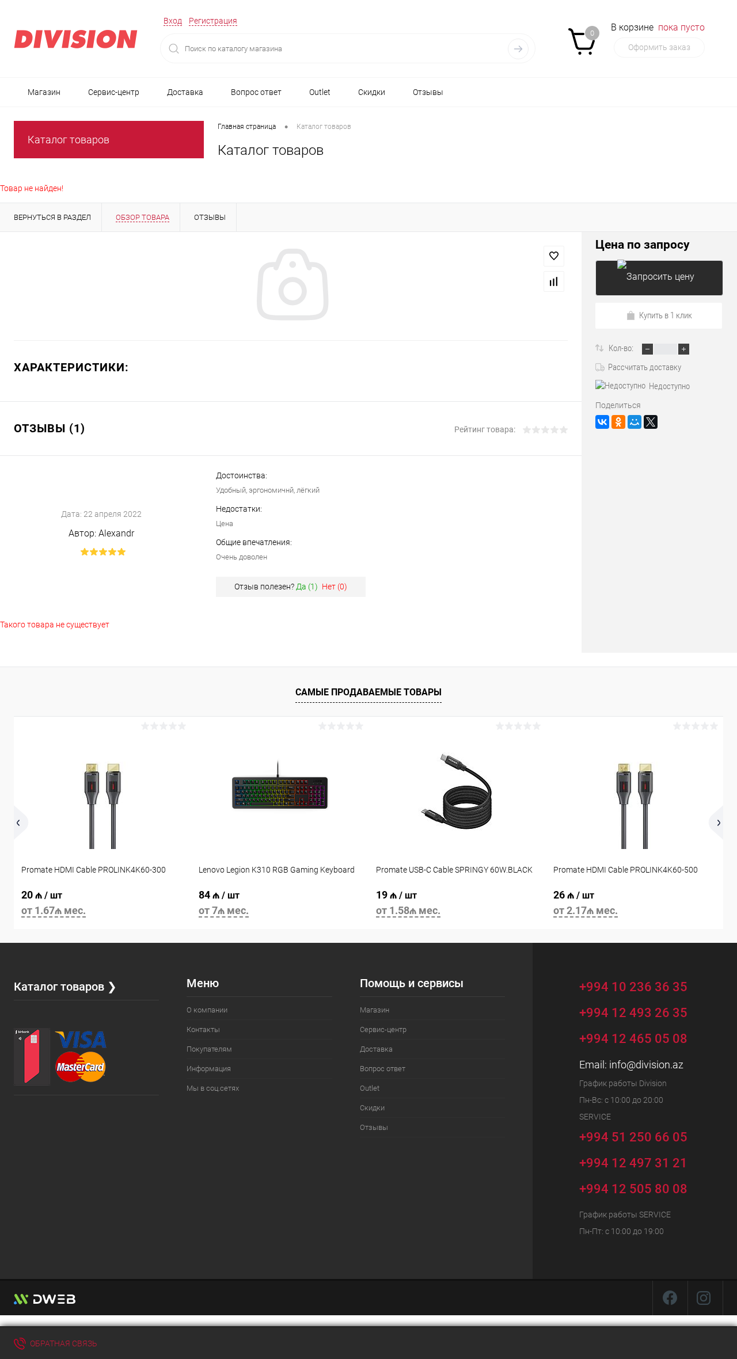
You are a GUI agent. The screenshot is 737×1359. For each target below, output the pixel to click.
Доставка (185, 92)
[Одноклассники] (618, 422)
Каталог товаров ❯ (65, 986)
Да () (307, 586)
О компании (207, 1010)
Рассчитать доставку (644, 367)
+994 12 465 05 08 (633, 1039)
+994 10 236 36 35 (634, 986)
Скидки (371, 92)
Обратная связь (62, 1343)
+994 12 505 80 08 (633, 1189)
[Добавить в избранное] (554, 256)
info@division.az (646, 1065)
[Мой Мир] (634, 422)
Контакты (203, 1029)
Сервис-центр (113, 92)
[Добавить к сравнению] (554, 281)
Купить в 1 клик (665, 315)
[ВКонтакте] (602, 422)
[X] (651, 422)
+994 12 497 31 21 (633, 1163)
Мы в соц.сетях (213, 1088)
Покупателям (209, 1049)
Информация (209, 1068)
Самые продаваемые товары (368, 692)
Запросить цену (659, 278)
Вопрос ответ (256, 92)
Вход (173, 20)
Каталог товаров (68, 140)
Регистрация (213, 20)
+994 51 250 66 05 (634, 1136)
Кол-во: (622, 348)
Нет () (334, 586)
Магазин (44, 92)
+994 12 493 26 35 (633, 1013)
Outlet (319, 92)
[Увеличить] (291, 286)
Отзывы (428, 92)
